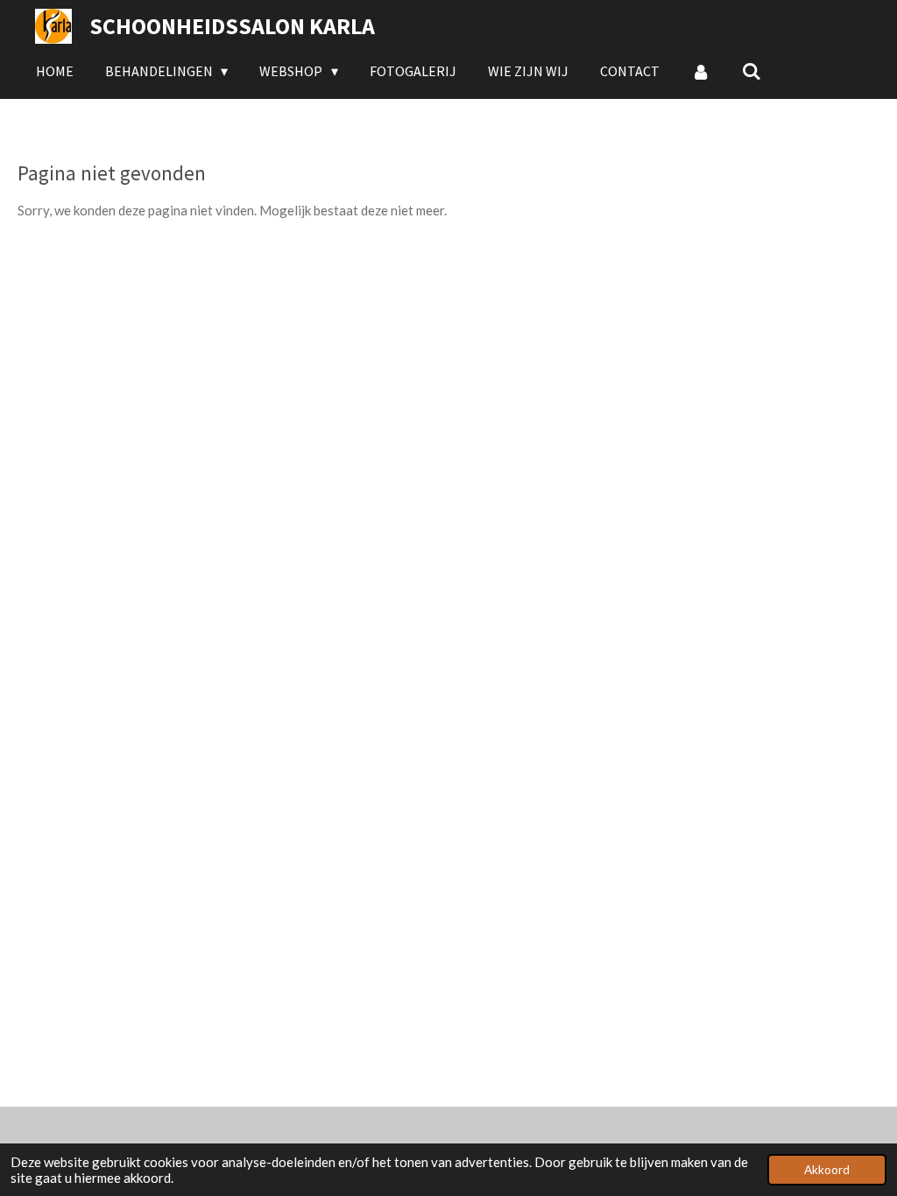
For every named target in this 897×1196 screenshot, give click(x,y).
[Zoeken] (752, 71)
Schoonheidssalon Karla (232, 25)
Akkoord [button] (827, 1170)
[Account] (701, 71)
